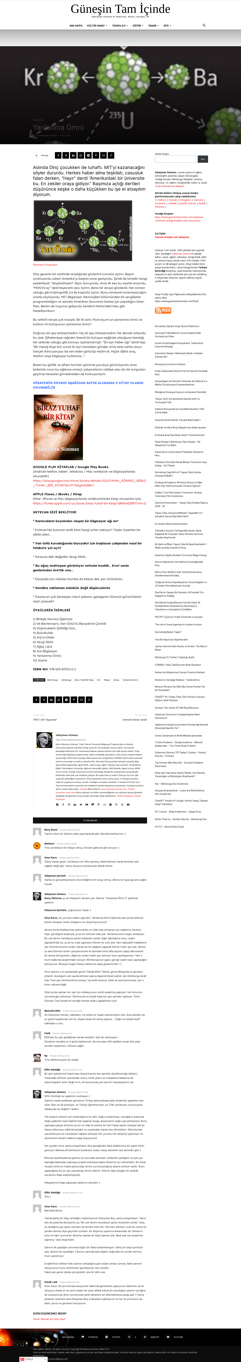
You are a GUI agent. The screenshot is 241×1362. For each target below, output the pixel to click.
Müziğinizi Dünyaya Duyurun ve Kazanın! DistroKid (180, 392)
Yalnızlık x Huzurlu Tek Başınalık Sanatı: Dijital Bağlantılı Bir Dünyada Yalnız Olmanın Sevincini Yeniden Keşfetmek (179, 534)
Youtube (83, 789)
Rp (45, 1055)
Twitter (120, 796)
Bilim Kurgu (52, 680)
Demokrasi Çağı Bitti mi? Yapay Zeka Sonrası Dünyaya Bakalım (178, 474)
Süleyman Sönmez (48, 135)
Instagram (128, 796)
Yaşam (152, 25)
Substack (198, 199)
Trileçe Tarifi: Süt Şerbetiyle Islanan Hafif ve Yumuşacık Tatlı (177, 401)
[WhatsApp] (81, 155)
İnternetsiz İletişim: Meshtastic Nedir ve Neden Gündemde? (179, 355)
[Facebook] (58, 155)
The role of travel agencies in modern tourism (178, 624)
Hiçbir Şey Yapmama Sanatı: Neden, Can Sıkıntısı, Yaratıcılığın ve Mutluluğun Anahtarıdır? (180, 775)
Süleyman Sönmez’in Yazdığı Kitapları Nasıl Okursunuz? (177, 716)
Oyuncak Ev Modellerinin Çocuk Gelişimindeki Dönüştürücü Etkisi (178, 335)
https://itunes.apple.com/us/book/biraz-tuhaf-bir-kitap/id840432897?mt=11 (89, 503)
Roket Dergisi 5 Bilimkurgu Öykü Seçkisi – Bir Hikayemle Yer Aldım (178, 444)
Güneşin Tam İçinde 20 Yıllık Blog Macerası (177, 707)
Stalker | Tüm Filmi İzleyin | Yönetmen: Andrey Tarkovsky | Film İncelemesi (178, 494)
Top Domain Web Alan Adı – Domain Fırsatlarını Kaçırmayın (179, 764)
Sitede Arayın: (162, 153)
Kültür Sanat (96, 25)
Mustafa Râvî (52, 1010)
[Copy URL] (111, 155)
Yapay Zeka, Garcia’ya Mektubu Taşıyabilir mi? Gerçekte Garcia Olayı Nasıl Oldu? (178, 515)
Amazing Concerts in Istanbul (170, 364)
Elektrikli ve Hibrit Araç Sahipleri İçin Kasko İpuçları (180, 427)
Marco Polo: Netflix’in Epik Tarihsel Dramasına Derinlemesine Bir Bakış (178, 574)
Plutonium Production (45, 264)
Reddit (202, 203)
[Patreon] (94, 805)
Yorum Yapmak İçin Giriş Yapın (49, 1319)
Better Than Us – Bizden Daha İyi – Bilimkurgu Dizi (181, 819)
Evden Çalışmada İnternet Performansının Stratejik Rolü (181, 373)
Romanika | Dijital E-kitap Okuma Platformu (177, 326)
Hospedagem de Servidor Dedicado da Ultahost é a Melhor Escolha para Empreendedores (181, 383)
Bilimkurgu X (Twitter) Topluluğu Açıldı (174, 657)
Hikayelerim (38, 120)
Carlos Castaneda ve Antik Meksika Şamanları (178, 735)
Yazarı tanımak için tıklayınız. (170, 186)
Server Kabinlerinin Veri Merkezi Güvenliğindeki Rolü (179, 564)
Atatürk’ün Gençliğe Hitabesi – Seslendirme (177, 680)
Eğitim (137, 25)
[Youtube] (129, 805)
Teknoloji (118, 25)
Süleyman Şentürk (55, 875)
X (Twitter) (161, 199)
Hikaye (107, 680)
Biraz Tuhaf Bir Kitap (84, 680)
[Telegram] (88, 155)
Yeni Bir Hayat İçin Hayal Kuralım (171, 639)
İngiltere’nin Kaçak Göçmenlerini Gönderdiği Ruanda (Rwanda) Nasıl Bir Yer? (181, 726)
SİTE (166, 25)
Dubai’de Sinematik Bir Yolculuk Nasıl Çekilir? (178, 420)
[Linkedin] (73, 155)
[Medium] (88, 805)
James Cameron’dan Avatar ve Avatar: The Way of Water (181, 648)
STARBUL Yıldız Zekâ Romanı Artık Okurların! (178, 665)
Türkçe (28, 1359)
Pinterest (160, 206)
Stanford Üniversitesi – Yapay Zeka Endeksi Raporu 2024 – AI (181, 504)
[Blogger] (58, 805)
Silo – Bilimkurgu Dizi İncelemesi (171, 784)
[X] (65, 155)
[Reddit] (105, 805)
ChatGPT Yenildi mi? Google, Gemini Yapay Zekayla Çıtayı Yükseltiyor (181, 802)
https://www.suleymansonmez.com (71, 740)
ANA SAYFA (76, 25)
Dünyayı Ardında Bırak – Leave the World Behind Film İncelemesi (179, 792)
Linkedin (137, 796)
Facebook (60, 799)
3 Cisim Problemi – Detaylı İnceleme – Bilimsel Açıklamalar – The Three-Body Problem (178, 744)
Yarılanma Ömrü (130, 680)
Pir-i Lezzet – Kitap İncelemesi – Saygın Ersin (178, 811)
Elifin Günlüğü (52, 1069)
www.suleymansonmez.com (114, 789)
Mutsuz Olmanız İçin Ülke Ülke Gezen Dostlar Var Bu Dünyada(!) (180, 688)
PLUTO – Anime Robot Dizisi (169, 826)
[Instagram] (70, 805)
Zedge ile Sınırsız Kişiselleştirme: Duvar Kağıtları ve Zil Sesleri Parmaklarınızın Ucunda (181, 584)
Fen (98, 680)
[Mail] (82, 805)
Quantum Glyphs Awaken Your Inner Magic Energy (181, 555)
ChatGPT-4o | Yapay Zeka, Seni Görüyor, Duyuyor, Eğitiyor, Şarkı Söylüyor (180, 699)
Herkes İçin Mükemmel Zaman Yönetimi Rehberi (180, 672)
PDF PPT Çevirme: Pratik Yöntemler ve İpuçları (179, 617)
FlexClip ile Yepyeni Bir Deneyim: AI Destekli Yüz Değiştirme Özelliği (179, 594)
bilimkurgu (66, 680)
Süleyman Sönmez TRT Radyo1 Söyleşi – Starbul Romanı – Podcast (180, 754)
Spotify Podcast (187, 203)
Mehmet (49, 843)
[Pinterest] (96, 155)
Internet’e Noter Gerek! (135, 719)
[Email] (103, 155)
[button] (204, 25)
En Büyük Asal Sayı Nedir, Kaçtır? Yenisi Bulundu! (179, 435)
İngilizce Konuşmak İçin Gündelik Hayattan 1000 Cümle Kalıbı (179, 411)
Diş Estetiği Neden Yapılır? (168, 632)
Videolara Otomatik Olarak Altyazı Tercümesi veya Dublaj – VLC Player (181, 464)
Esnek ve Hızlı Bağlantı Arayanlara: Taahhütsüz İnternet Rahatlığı (179, 345)
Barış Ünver (51, 829)
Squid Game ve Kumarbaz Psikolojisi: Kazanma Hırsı (179, 454)
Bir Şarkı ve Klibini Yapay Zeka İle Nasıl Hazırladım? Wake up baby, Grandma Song (181, 546)
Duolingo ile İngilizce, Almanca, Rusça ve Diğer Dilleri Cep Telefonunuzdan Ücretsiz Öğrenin (178, 484)
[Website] (123, 805)
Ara (203, 159)
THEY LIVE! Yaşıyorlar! (45, 719)
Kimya (116, 680)
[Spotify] (111, 805)
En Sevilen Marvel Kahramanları (171, 524)
